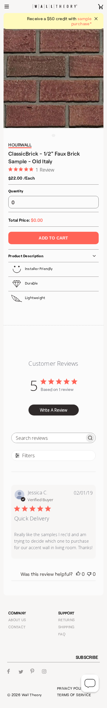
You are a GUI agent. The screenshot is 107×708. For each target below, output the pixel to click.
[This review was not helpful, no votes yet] (89, 574)
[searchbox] (48, 438)
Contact (17, 627)
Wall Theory (32, 695)
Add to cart (53, 238)
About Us (17, 620)
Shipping (66, 627)
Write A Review (53, 410)
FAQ (61, 634)
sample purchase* (81, 21)
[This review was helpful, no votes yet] (78, 574)
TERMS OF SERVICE (74, 695)
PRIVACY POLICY (71, 688)
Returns (66, 620)
